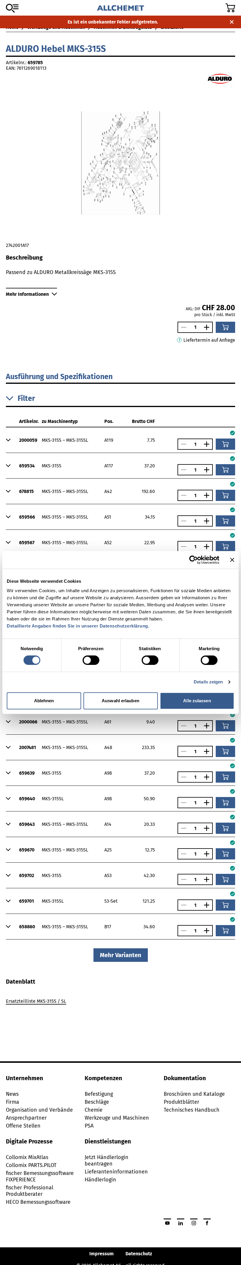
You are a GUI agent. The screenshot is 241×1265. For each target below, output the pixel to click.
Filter (26, 398)
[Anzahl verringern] (182, 327)
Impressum (101, 1253)
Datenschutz (138, 1253)
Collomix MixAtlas (27, 1157)
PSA (89, 1126)
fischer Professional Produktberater (29, 1190)
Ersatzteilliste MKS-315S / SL (36, 1001)
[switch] (91, 660)
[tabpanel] (120, 1002)
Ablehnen (44, 700)
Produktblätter (181, 1102)
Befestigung (99, 1094)
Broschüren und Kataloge (194, 1094)
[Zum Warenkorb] (230, 8)
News (12, 1094)
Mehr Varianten (120, 955)
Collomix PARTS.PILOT (31, 1165)
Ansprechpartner (26, 1118)
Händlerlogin (100, 1179)
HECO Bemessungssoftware (38, 1202)
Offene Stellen (23, 1126)
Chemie (94, 1110)
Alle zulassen (197, 700)
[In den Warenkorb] (225, 327)
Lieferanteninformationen (116, 1171)
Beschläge (97, 1102)
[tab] (20, 982)
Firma (12, 1102)
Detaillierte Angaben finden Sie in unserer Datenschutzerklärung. (78, 625)
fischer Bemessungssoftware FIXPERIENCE (40, 1176)
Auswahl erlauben (120, 700)
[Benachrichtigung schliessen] (231, 22)
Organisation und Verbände (39, 1110)
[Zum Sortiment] (12, 8)
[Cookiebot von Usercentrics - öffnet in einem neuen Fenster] (193, 559)
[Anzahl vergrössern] (208, 327)
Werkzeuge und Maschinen (117, 1118)
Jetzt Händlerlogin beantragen (106, 1160)
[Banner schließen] (232, 560)
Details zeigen (208, 681)
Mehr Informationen (27, 294)
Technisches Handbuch (192, 1110)
